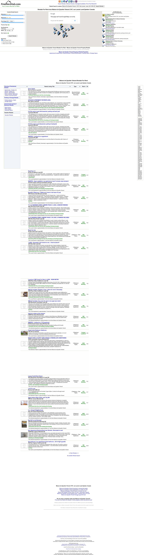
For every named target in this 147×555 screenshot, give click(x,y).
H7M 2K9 (140, 119)
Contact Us (88, 536)
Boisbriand (140, 108)
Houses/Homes (67, 53)
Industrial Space (9, 110)
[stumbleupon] (69, 1)
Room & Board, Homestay (11, 94)
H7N (139, 133)
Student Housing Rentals (11, 95)
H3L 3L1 (139, 155)
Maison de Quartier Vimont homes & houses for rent (73, 491)
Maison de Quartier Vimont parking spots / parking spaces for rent (73, 493)
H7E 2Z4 (140, 127)
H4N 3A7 (140, 171)
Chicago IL (77, 544)
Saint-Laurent (139, 101)
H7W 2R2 (140, 163)
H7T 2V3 (140, 136)
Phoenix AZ (70, 545)
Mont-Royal (139, 110)
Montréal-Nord (140, 92)
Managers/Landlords (80, 3)
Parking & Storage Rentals (11, 97)
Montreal (140, 116)
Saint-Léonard (139, 107)
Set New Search (111, 23)
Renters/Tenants (71, 3)
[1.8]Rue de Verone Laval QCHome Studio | (113, 21)
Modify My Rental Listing (85, 535)
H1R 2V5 (140, 174)
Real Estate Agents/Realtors (73, 536)
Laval (139, 86)
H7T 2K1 (140, 126)
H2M (139, 167)
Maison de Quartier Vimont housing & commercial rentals (73, 488)
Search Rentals (62, 3)
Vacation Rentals (9, 115)
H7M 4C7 (140, 122)
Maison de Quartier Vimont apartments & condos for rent (73, 489)
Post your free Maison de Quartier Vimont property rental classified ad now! (73, 500)
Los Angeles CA (71, 544)
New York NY (64, 544)
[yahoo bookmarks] (76, 1)
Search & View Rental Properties (73, 535)
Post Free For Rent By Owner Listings (73, 548)
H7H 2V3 (140, 132)
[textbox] (78, 6)
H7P (139, 146)
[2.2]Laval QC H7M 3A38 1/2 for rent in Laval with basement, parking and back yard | (116, 32)
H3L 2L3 (139, 152)
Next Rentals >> (74, 453)
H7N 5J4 (140, 128)
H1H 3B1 (140, 149)
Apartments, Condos (10, 90)
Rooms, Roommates (10, 92)
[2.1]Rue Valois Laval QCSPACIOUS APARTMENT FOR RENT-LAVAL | (113, 26)
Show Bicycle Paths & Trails (8, 41)
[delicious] (67, 1)
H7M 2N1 (140, 118)
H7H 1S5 (140, 138)
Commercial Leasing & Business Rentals (10, 104)
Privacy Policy (82, 536)
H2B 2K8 (140, 141)
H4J (139, 162)
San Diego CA (83, 545)
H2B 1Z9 (140, 148)
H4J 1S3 (140, 153)
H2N (139, 169)
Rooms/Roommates (76, 53)
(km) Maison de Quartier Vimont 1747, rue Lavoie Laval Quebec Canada (117, 16)
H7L (139, 125)
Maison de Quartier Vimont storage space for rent (73, 494)
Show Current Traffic (7, 43)
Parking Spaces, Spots (10, 100)
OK (75, 20)
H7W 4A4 (140, 150)
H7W (139, 168)
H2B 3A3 (140, 143)
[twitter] (62, 1)
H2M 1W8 (140, 165)
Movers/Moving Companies (62, 536)
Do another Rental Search (73, 455)
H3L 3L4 (139, 156)
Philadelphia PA (64, 545)
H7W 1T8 (140, 161)
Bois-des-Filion (140, 96)
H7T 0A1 (140, 129)
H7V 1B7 (140, 145)
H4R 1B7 (140, 176)
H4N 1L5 (140, 160)
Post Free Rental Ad (91, 3)
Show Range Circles (7, 40)
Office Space (8, 109)
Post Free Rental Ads (61, 535)
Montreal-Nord (140, 90)
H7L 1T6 (140, 134)
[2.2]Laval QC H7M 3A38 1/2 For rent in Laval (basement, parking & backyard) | (115, 37)
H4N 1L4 (140, 157)
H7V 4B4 (140, 139)
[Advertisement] (139, 25)
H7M (139, 121)
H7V (139, 142)
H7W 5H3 (140, 166)
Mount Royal (139, 112)
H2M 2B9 (140, 159)
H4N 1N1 (140, 173)
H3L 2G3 (140, 154)
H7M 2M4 (140, 120)
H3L (139, 151)
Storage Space (93, 53)
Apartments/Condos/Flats (56, 53)
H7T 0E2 (140, 131)
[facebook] (64, 1)
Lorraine (139, 93)
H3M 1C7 (140, 147)
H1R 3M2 (140, 172)
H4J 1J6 (139, 158)
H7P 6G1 (140, 130)
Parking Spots (85, 53)
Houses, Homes (9, 91)
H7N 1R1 (140, 137)
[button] (61, 24)
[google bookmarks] (74, 1)
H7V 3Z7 (140, 144)
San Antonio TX (76, 545)
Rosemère (140, 94)
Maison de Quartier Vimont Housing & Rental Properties (73, 52)
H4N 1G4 (140, 177)
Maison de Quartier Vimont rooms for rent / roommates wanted (73, 492)
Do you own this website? (57, 20)
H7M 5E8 (140, 123)
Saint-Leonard (139, 105)
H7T (139, 140)
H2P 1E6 (140, 178)
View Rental (104, 23)
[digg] (71, 1)
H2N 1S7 (140, 170)
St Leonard (139, 103)
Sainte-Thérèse (139, 99)
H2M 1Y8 (140, 164)
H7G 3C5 (140, 124)
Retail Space (8, 107)
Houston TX (82, 544)
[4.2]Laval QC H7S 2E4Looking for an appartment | (112, 43)
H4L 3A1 (140, 175)
